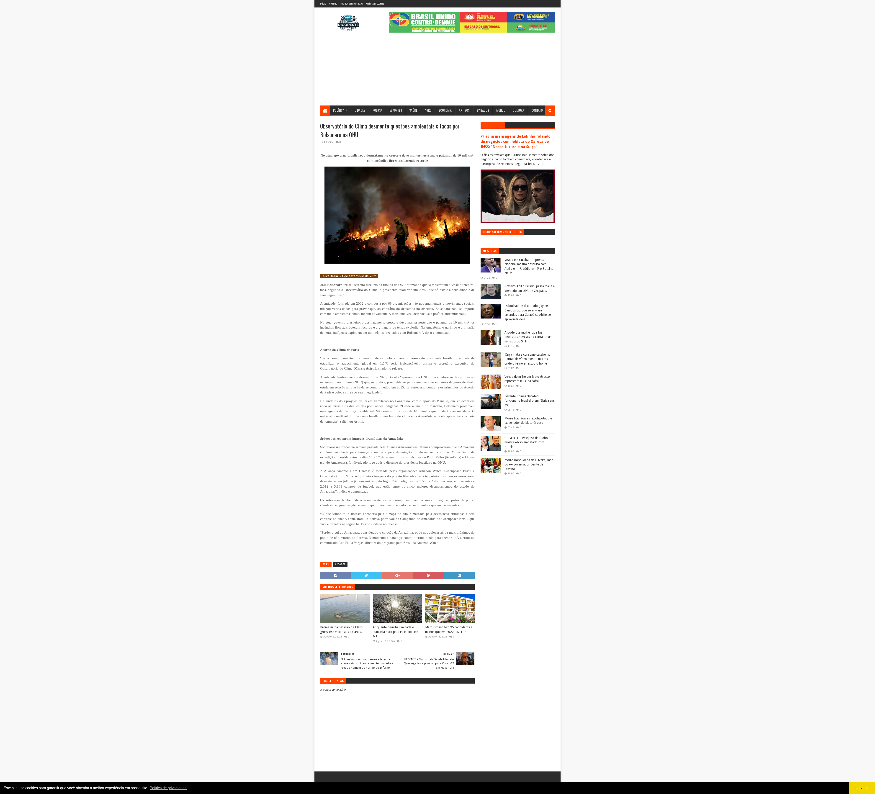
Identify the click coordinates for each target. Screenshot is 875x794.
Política (338, 110)
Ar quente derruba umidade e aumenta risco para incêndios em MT (395, 631)
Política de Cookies (375, 3)
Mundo (500, 110)
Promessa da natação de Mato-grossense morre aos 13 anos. (341, 629)
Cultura (518, 110)
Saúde (413, 110)
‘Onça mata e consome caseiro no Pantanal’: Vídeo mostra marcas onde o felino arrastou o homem (527, 359)
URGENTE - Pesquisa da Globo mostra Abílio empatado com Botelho (526, 442)
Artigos (464, 110)
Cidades (360, 110)
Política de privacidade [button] (168, 788)
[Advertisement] (437, 71)
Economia (445, 110)
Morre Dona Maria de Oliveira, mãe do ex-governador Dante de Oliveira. (528, 464)
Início (323, 3)
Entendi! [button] (862, 788)
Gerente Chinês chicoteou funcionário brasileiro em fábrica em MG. (529, 400)
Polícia (377, 110)
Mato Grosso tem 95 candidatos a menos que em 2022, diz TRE (448, 629)
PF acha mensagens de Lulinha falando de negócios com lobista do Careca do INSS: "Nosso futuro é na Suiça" (516, 141)
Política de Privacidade (351, 3)
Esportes (395, 110)
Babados (483, 110)
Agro (428, 110)
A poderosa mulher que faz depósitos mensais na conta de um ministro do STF (528, 337)
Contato (333, 3)
